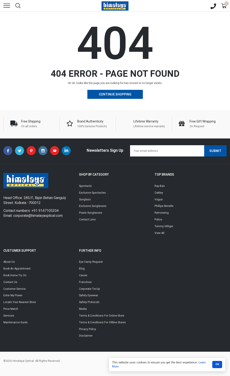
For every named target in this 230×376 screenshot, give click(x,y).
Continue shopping (115, 94)
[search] (18, 5)
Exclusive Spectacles (92, 193)
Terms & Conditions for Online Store (101, 316)
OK (217, 364)
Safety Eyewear (88, 295)
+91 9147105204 (45, 210)
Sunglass (85, 199)
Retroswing (162, 213)
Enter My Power (12, 295)
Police (158, 219)
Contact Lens (87, 219)
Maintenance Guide (15, 322)
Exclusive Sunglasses (92, 206)
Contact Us (10, 282)
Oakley (159, 193)
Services (8, 316)
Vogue (159, 199)
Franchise (85, 282)
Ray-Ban (160, 186)
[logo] (115, 5)
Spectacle (85, 186)
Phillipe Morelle (164, 206)
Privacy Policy (87, 329)
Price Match (10, 309)
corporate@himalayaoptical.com (38, 215)
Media (83, 309)
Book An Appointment (17, 269)
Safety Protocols (89, 302)
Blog (82, 269)
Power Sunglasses (90, 213)
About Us (9, 262)
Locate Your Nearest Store (19, 302)
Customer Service (14, 289)
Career (83, 275)
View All (159, 233)
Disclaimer (86, 336)
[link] (7, 150)
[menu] (6, 5)
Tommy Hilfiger (164, 226)
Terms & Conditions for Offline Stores (102, 322)
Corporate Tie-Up (89, 289)
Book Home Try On (15, 275)
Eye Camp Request (91, 262)
